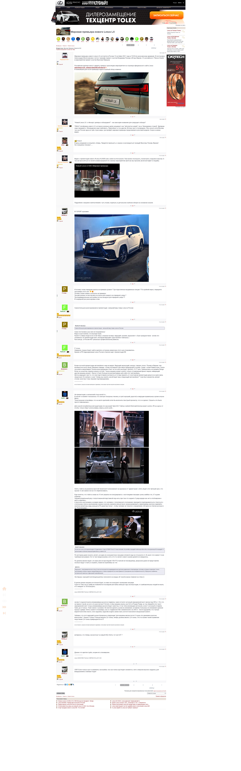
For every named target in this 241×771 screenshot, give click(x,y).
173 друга (60, 131)
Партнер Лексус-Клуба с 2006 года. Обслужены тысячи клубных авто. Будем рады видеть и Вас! (175, 50)
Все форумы (59, 45)
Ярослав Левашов (69, 48)
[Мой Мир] (71, 684)
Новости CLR (77, 48)
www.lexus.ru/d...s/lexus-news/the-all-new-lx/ (89, 67)
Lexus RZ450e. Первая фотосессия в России (71, 702)
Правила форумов (61, 49)
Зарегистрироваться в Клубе (159, 691)
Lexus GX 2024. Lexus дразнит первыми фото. (126, 701)
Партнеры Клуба (171, 28)
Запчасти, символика (164, 7)
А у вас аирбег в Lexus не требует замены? (125, 707)
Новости (65, 45)
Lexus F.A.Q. (126, 7)
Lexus (68, 7)
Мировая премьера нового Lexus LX (93, 31)
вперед (154, 48)
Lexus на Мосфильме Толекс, (173, 37)
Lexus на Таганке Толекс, (174, 30)
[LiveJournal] (73, 684)
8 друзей (60, 374)
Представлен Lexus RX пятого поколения (70, 704)
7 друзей (60, 404)
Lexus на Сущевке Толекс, (172, 46)
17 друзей (60, 221)
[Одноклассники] (69, 684)
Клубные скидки (80, 7)
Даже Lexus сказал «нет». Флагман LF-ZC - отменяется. (129, 702)
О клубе (58, 7)
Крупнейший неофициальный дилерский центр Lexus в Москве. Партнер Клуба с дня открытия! (175, 41)
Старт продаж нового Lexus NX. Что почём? (71, 707)
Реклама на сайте (180, 25)
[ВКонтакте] (65, 684)
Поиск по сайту (141, 7)
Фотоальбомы (109, 7)
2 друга (60, 317)
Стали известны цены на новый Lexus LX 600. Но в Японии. (76, 706)
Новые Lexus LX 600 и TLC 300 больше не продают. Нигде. (76, 701)
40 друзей (60, 151)
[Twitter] (67, 684)
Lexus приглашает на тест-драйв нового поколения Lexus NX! (131, 706)
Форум (97, 7)
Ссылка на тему (70, 49)
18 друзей (60, 64)
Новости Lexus (71, 45)
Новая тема (60, 693)
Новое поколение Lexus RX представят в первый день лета (130, 704)
